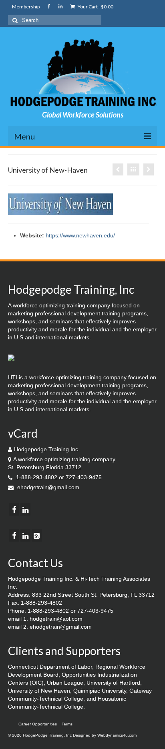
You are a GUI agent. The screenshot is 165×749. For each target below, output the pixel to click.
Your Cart (95, 7)
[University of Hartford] (148, 169)
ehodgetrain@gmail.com (47, 487)
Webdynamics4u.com (117, 735)
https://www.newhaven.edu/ (80, 235)
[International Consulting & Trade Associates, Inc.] (118, 169)
